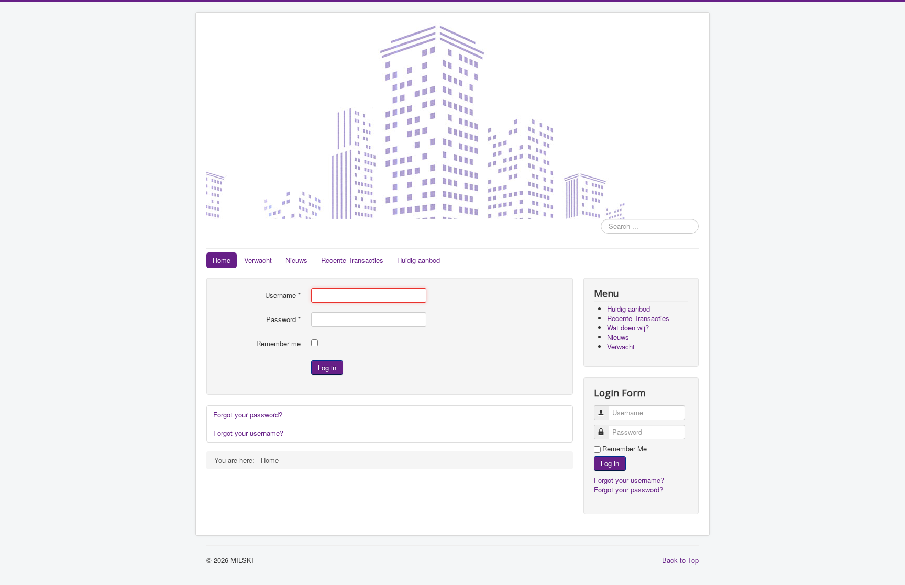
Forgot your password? (247, 415)
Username (283, 295)
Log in (327, 367)
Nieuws (296, 260)
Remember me (278, 343)
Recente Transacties (352, 260)
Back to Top (680, 560)
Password (283, 319)
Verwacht (258, 260)
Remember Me (624, 449)
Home (221, 260)
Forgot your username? (248, 433)
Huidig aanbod (418, 260)
